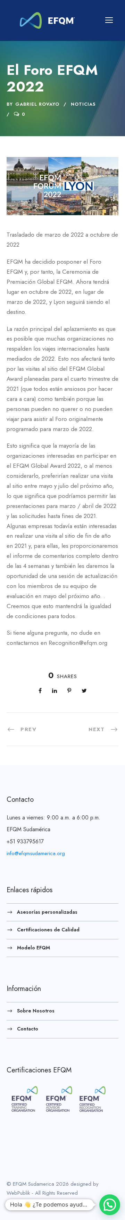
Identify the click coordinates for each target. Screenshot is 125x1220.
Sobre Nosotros (36, 1010)
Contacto (27, 1028)
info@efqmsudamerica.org (36, 853)
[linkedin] (20, 1203)
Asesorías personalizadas (47, 911)
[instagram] (46, 1203)
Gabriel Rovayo (37, 104)
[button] (109, 1204)
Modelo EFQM (33, 947)
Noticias (83, 104)
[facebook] (8, 1203)
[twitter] (33, 1203)
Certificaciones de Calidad (48, 929)
